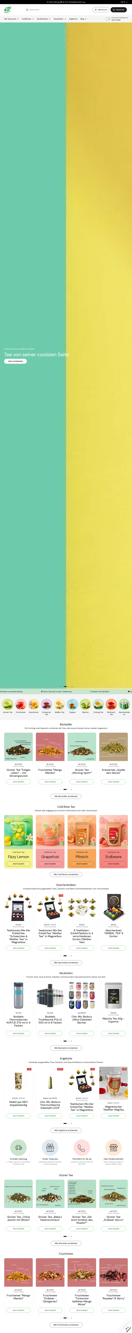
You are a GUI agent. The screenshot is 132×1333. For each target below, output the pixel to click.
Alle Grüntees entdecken (66, 1243)
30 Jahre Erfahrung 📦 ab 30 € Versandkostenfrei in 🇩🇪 (66, 2)
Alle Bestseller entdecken (66, 796)
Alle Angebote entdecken (66, 1130)
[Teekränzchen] (7, 9)
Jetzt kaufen (18, 863)
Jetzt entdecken (15, 361)
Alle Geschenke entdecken (66, 962)
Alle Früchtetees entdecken (66, 1325)
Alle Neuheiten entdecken (66, 1048)
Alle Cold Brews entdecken (66, 874)
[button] (119, 9)
